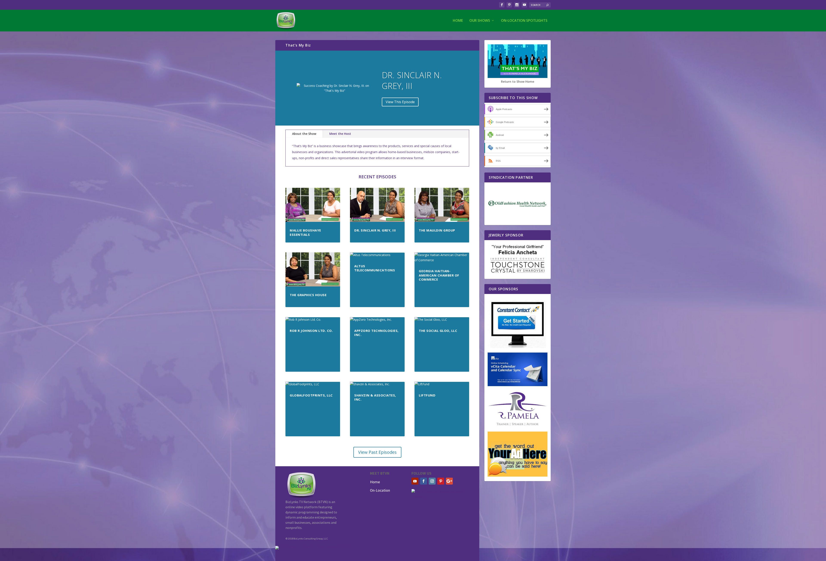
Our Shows (479, 21)
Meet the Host (340, 134)
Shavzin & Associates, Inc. (375, 397)
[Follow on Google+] (449, 481)
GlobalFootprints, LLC (311, 395)
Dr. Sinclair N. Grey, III (412, 80)
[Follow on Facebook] (423, 481)
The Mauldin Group (437, 230)
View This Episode (400, 101)
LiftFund (427, 395)
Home (458, 21)
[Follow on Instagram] (432, 481)
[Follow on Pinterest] (440, 481)
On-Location (380, 490)
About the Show (304, 134)
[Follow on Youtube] (414, 481)
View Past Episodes (377, 452)
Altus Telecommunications (374, 268)
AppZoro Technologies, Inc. (376, 332)
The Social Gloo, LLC (438, 330)
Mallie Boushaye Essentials (305, 232)
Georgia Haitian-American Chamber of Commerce (439, 275)
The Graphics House (308, 295)
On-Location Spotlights (524, 21)
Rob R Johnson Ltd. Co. (311, 330)
